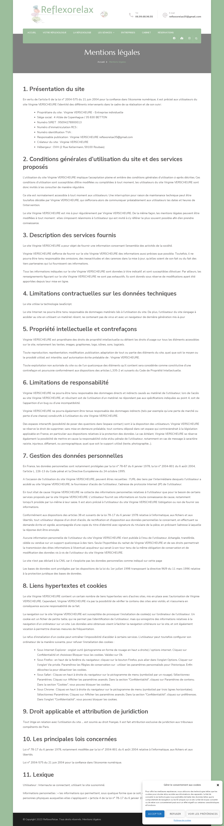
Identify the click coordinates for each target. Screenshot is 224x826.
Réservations (166, 32)
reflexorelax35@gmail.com (185, 16)
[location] (181, 38)
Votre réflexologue (54, 32)
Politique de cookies (182, 820)
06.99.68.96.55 (144, 16)
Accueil (31, 32)
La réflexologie (82, 32)
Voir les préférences (203, 813)
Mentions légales (91, 819)
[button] (217, 785)
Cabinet (146, 32)
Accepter (155, 813)
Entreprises (128, 32)
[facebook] (174, 38)
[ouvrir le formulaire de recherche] (196, 38)
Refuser (175, 813)
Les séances (105, 32)
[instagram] (189, 38)
